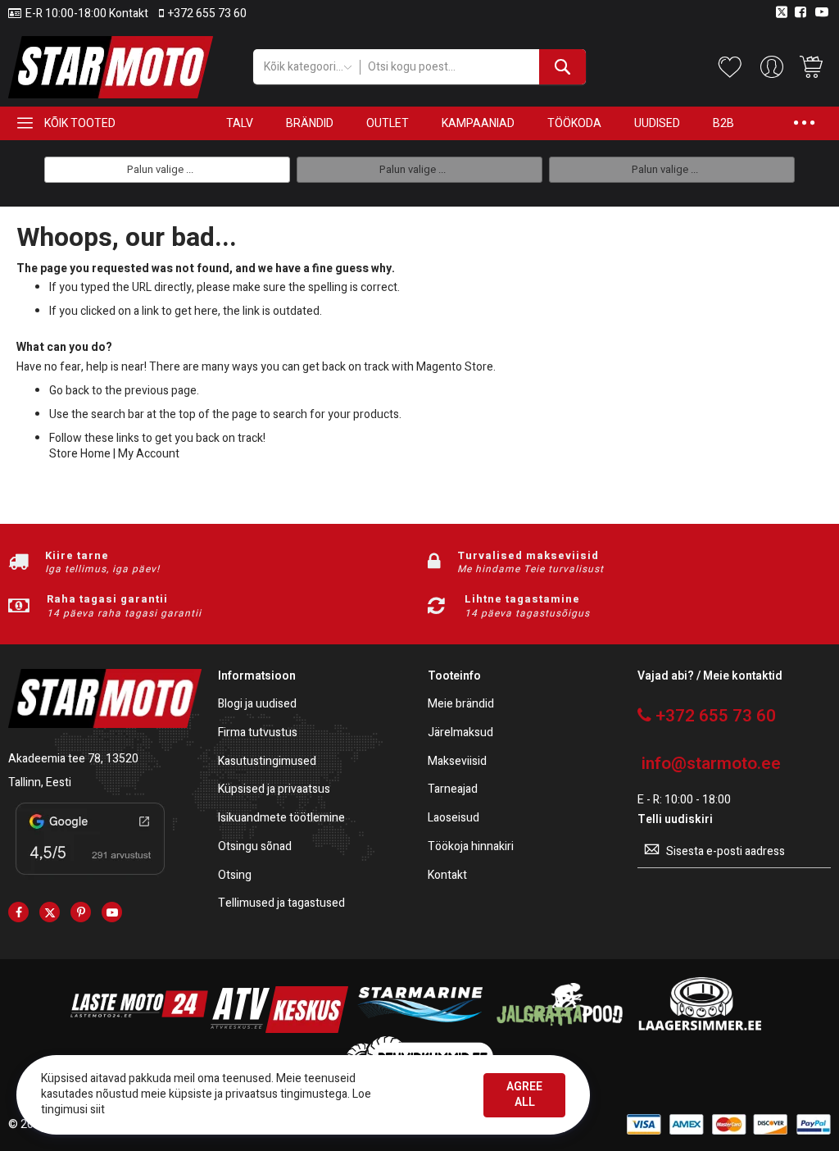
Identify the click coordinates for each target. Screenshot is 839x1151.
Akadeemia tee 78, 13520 (73, 758)
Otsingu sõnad (255, 847)
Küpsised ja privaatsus (274, 790)
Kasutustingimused (267, 762)
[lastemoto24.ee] (139, 1029)
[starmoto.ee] (110, 67)
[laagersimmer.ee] (700, 1029)
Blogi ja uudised (257, 704)
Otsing (235, 876)
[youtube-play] (112, 912)
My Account (148, 453)
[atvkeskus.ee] (279, 1029)
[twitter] (49, 912)
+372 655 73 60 (207, 14)
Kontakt (447, 876)
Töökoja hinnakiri (471, 847)
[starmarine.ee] (419, 1029)
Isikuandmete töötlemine (281, 818)
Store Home (80, 453)
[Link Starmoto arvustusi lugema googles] (90, 877)
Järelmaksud (460, 733)
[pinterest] (80, 912)
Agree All (524, 1094)
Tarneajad (453, 790)
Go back (69, 390)
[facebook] (18, 912)
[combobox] (473, 66)
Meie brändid (461, 704)
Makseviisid (457, 762)
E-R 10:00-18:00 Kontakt (86, 14)
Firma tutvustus (257, 733)
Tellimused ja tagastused (281, 904)
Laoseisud (453, 818)
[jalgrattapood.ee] (559, 1029)
